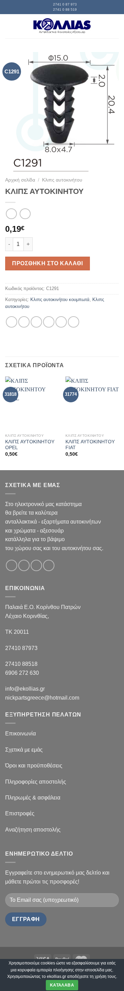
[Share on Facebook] (24, 322)
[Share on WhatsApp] (11, 322)
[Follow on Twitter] (36, 565)
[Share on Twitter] (36, 322)
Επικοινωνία (20, 733)
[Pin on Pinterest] (61, 322)
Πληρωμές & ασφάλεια (32, 798)
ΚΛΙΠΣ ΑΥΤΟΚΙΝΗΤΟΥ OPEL (29, 445)
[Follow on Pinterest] (48, 565)
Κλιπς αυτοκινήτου (62, 180)
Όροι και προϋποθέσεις (33, 765)
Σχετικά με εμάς (24, 750)
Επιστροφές (19, 813)
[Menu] (9, 26)
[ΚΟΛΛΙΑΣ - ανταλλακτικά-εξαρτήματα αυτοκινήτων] (62, 26)
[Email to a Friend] (48, 322)
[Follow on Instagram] (24, 565)
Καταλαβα (62, 985)
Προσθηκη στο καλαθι (47, 263)
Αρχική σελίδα (20, 180)
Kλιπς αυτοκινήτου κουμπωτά (60, 299)
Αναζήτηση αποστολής (33, 830)
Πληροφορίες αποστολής (35, 782)
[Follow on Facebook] (11, 565)
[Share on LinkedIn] (73, 322)
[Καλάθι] (115, 26)
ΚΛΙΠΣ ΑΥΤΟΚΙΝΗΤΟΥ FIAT (90, 445)
